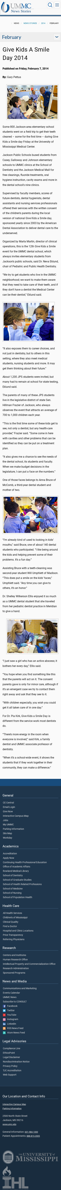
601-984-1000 (31, 1132)
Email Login (9, 807)
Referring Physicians (13, 939)
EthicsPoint (9, 1053)
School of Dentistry (13, 875)
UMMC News (9, 997)
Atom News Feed (15, 1032)
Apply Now (8, 858)
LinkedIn (11, 1024)
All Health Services (12, 913)
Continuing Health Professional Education (25, 862)
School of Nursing (12, 893)
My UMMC (8, 824)
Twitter (10, 1010)
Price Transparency (13, 935)
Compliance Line (11, 1048)
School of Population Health (17, 897)
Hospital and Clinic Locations (18, 930)
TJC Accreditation (12, 1070)
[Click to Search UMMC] (50, 5)
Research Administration (16, 968)
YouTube (11, 1015)
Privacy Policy (10, 1066)
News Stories (21, 11)
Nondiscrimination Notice (16, 1061)
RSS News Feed (14, 1028)
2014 (43, 23)
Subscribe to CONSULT (15, 1001)
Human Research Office (15, 959)
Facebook (11, 1006)
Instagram (12, 1019)
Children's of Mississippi (15, 917)
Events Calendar (11, 993)
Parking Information (13, 829)
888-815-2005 (33, 1136)
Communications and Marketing (20, 988)
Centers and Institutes (14, 955)
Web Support (9, 1074)
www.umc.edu (9, 1124)
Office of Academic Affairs (16, 866)
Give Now (8, 811)
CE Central (8, 802)
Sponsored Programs (14, 973)
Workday (7, 838)
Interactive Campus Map (16, 816)
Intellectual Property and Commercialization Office (29, 964)
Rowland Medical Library (16, 871)
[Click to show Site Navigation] (57, 5)
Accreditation (10, 853)
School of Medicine (13, 888)
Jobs (5, 820)
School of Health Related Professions (22, 884)
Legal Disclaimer (11, 1057)
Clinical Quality (10, 922)
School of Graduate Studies (17, 880)
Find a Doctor (10, 926)
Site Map (7, 833)
